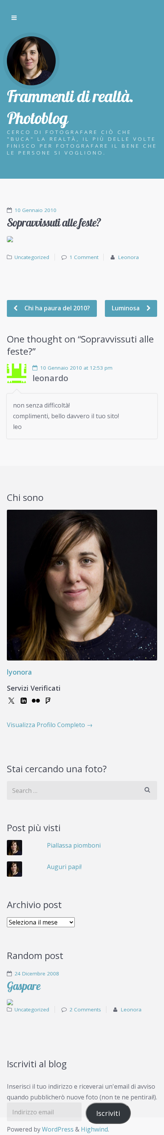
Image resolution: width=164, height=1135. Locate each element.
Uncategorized (31, 257)
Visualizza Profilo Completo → (50, 725)
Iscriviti (108, 1113)
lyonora (19, 672)
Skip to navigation (14, 18)
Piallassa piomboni (74, 845)
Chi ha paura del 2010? (56, 308)
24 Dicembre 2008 (36, 973)
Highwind (94, 1129)
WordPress (58, 1129)
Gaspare (23, 986)
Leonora (128, 257)
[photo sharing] (82, 239)
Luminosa (126, 308)
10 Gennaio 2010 (35, 210)
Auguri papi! (64, 867)
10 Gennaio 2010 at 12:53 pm (76, 367)
